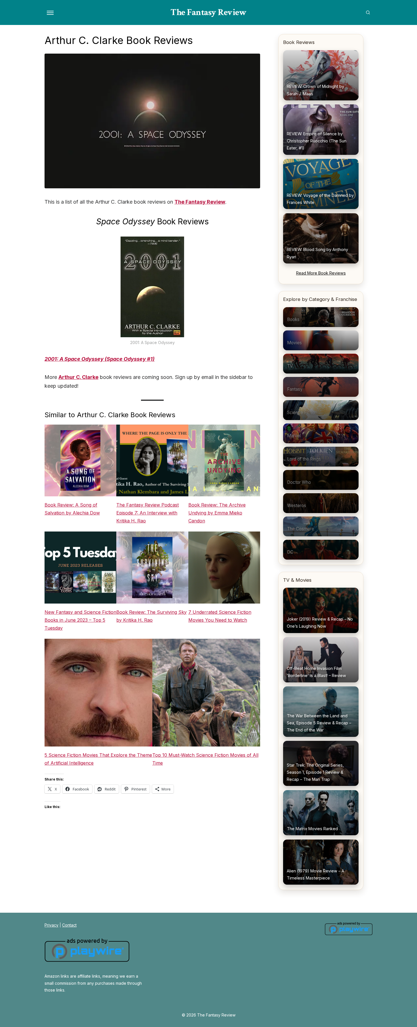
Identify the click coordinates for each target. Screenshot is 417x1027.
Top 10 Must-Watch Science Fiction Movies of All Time (205, 759)
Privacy (51, 925)
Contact (69, 925)
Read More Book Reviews (321, 273)
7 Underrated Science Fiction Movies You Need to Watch (219, 616)
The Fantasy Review (208, 12)
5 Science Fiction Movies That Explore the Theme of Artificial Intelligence (98, 759)
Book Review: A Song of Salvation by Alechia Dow (72, 509)
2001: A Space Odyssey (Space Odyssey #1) (100, 359)
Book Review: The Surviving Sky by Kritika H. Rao (151, 616)
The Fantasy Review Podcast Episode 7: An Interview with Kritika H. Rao (147, 513)
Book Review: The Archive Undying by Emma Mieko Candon (217, 513)
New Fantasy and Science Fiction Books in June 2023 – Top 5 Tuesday (80, 620)
